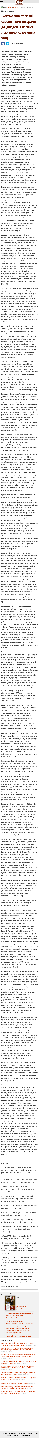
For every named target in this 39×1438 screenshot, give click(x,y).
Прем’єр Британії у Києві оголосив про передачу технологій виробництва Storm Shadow (17, 1387)
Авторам (4, 1433)
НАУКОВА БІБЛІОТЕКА (27, 7)
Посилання (30, 1433)
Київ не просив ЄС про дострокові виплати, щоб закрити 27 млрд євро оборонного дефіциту (17, 1349)
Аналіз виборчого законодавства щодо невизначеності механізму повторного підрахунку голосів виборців (19, 1330)
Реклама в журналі (21, 1306)
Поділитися (17, 44)
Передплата (19, 1310)
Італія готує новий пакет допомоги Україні (15, 1383)
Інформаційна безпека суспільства (17, 1336)
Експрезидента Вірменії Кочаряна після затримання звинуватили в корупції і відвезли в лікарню (18, 1355)
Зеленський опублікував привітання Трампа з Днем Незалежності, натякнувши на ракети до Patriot (18, 1367)
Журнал (15, 7)
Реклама (16, 1435)
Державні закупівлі (26, 1435)
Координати (12, 1433)
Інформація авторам (21, 1308)
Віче (9, 7)
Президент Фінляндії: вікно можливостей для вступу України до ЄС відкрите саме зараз (18, 1344)
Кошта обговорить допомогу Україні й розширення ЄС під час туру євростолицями (19, 1392)
